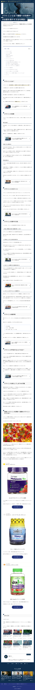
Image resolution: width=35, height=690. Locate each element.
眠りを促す (8, 54)
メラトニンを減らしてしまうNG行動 (12, 71)
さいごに (7, 74)
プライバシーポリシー (19, 686)
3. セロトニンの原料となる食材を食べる (13, 64)
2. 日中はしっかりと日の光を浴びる (12, 63)
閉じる (29, 48)
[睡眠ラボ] (4, 1)
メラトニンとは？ (9, 51)
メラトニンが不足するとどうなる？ (12, 69)
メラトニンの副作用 (9, 67)
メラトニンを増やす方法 (10, 60)
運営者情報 (14, 686)
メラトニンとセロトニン (10, 58)
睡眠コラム (15, 22)
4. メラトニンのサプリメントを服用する (13, 65)
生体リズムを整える (10, 55)
